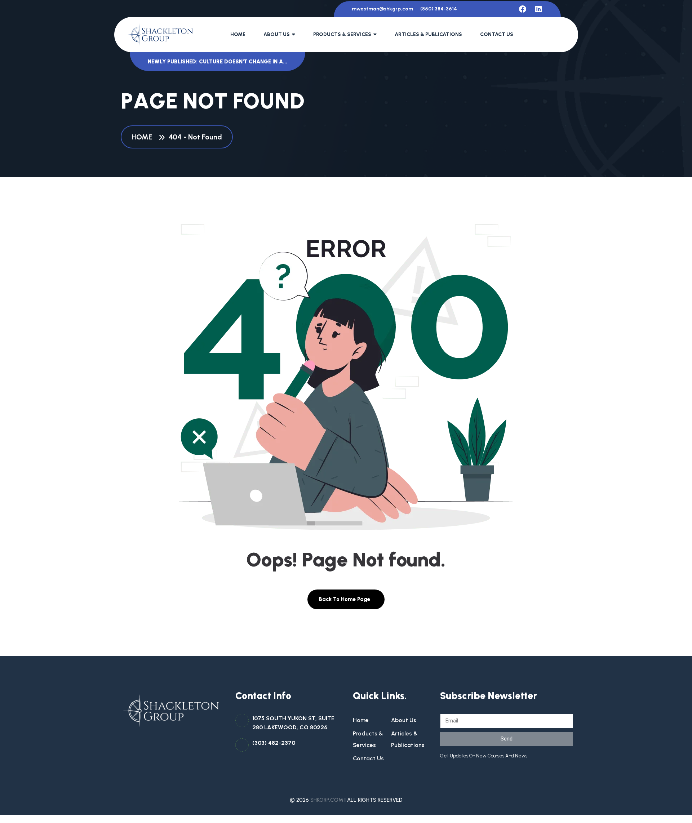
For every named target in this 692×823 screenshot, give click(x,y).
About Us (276, 34)
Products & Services (342, 34)
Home (237, 34)
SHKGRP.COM (326, 800)
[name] (522, 9)
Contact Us (496, 34)
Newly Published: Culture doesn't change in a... (217, 61)
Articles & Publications (428, 34)
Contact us (368, 758)
